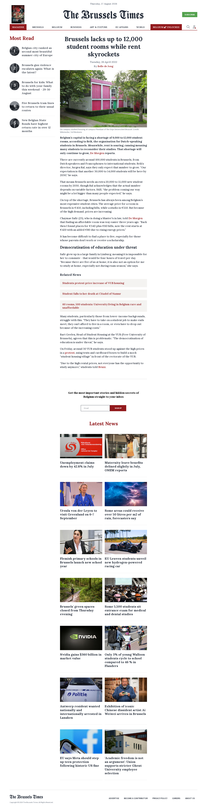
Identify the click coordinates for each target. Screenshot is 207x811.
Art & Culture (98, 27)
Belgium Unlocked (166, 27)
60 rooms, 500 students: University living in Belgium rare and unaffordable (101, 306)
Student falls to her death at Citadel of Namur (91, 293)
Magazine (18, 27)
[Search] (188, 27)
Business (76, 27)
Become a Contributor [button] (136, 798)
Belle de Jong (105, 66)
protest (70, 352)
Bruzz (102, 367)
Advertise (114, 798)
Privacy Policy (159, 798)
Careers (176, 798)
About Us (190, 798)
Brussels (38, 27)
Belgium (57, 27)
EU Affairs (121, 27)
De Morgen (97, 153)
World (140, 27)
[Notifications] (194, 27)
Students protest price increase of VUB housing (93, 283)
